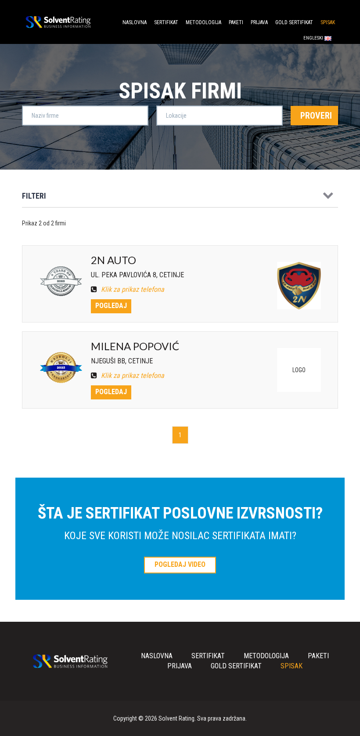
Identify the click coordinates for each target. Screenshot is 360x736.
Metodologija (203, 22)
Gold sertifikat (294, 22)
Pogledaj (111, 305)
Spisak (327, 22)
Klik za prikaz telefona (131, 289)
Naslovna (134, 22)
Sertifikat (166, 22)
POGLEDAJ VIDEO (180, 564)
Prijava (259, 22)
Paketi (236, 22)
